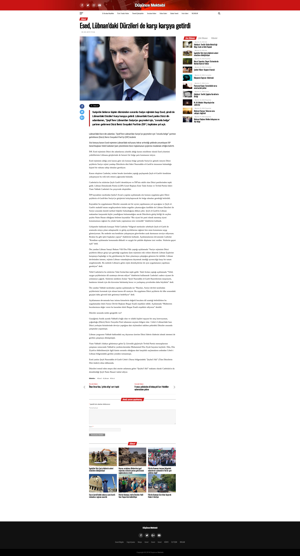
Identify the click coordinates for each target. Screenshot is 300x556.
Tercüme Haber (151, 13)
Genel (146, 542)
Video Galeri (163, 13)
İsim (91, 427)
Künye (140, 542)
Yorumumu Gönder (97, 435)
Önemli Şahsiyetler (138, 13)
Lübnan (106, 378)
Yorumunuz (93, 408)
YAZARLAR (195, 13)
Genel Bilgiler (119, 542)
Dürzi (113, 378)
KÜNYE (166, 542)
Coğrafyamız (131, 542)
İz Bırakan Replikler (108, 13)
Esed (100, 378)
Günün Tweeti (174, 13)
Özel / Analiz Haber (123, 13)
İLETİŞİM (174, 542)
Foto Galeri (185, 13)
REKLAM (182, 542)
